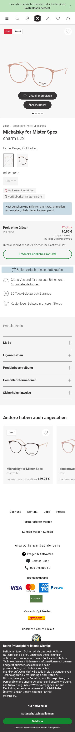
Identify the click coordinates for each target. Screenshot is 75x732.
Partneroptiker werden (37, 521)
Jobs (47, 511)
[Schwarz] (22, 160)
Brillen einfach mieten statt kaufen (40, 270)
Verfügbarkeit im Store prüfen (25, 196)
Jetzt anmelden (55, 206)
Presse (60, 511)
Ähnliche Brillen (37, 104)
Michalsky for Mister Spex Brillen (29, 125)
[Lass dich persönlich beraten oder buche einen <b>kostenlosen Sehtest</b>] (37, 6)
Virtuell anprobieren (40, 95)
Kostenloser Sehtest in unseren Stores (36, 303)
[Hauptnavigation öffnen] (7, 18)
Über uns (15, 511)
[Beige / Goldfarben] (8, 160)
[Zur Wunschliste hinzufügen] (68, 31)
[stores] (27, 18)
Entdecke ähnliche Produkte (37, 254)
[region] (37, 456)
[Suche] (17, 18)
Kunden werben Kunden (37, 531)
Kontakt (32, 511)
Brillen (6, 125)
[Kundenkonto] (48, 18)
